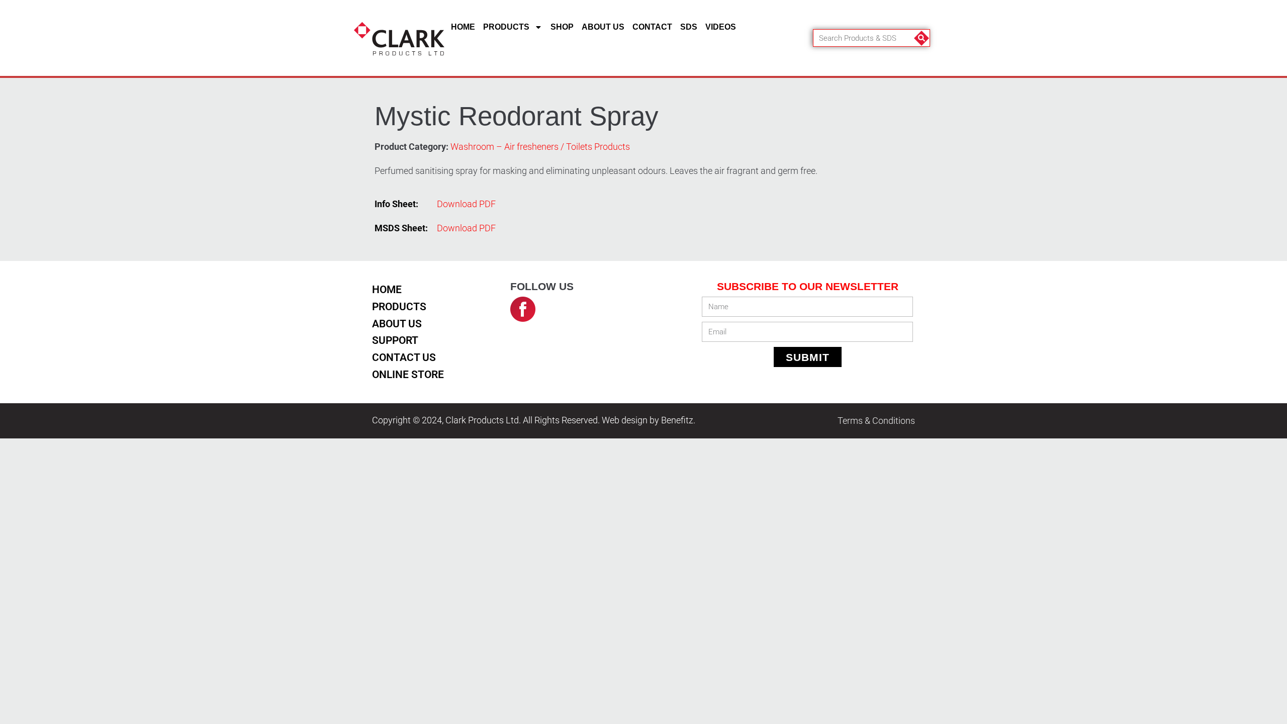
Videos (720, 27)
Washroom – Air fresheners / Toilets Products (540, 147)
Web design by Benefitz (647, 420)
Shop (562, 27)
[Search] (921, 38)
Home (463, 27)
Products (506, 27)
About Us (603, 27)
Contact (652, 27)
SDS (688, 27)
